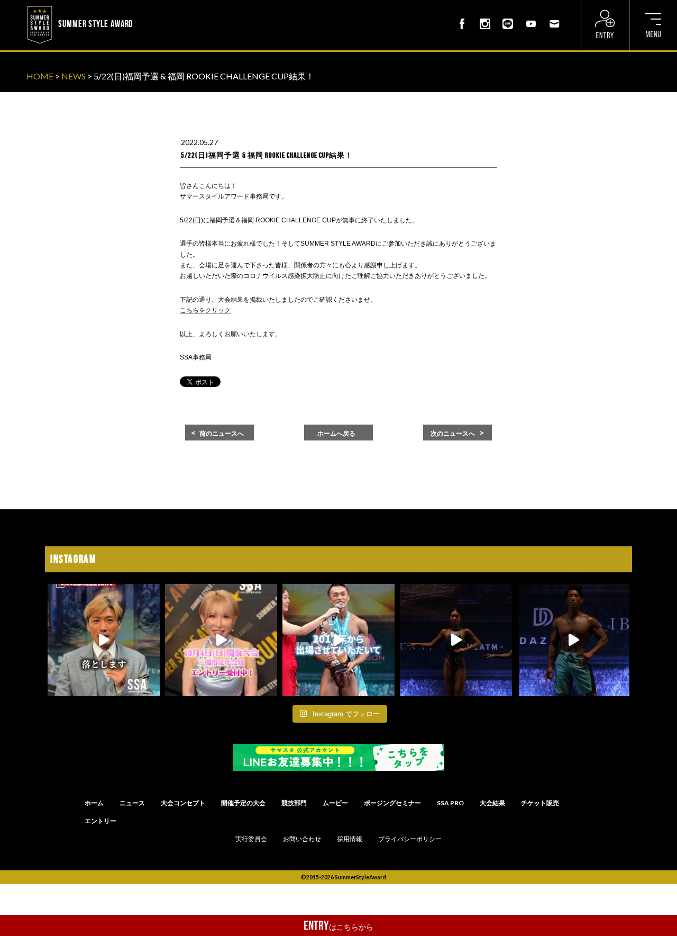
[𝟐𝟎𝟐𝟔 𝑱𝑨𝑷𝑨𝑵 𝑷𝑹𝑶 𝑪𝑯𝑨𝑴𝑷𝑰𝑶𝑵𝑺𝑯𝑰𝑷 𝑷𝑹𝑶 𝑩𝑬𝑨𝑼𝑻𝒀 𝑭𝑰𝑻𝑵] (456, 640)
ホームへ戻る (336, 433)
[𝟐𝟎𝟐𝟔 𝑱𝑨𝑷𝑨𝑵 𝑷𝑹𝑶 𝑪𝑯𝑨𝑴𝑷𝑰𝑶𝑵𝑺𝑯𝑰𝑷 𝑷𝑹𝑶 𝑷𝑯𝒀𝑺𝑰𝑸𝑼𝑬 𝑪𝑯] (573, 640)
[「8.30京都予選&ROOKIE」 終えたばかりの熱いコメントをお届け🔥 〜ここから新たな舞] (104, 640)
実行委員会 (251, 839)
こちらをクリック (205, 310)
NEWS (73, 76)
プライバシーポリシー (410, 839)
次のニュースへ (453, 433)
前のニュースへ (221, 433)
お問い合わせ (302, 839)
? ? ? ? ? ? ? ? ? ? (163, 7)
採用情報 (349, 839)
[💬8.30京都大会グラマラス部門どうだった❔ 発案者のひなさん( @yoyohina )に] (221, 640)
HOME (39, 76)
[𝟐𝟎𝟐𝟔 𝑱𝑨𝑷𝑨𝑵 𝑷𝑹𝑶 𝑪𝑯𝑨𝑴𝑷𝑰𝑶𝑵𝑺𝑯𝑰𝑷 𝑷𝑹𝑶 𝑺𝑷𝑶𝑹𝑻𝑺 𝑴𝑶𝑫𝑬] (338, 640)
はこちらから (338, 925)
